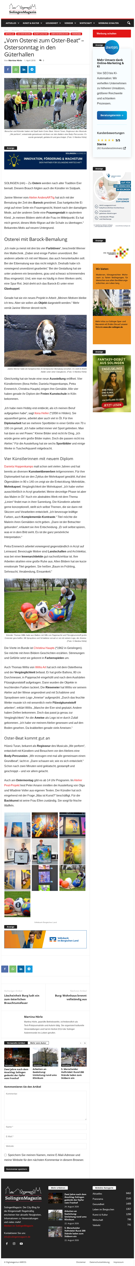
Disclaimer (81, 1262)
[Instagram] (14, 1244)
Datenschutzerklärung (100, 1262)
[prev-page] (80, 1043)
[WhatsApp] (15, 69)
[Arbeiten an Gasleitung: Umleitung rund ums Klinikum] (45, 1057)
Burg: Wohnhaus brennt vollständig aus (71, 997)
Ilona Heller (41, 413)
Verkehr (69, 23)
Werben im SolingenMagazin (18, 1225)
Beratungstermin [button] (112, 115)
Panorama (76, 34)
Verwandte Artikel (16, 1043)
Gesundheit (52, 23)
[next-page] (85, 1043)
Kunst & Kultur (31, 23)
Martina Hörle (15, 60)
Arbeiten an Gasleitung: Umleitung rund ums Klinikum (45, 1073)
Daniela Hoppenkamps (18, 466)
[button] (129, 23)
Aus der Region (24, 34)
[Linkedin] (23, 69)
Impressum (119, 1262)
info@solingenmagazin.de (17, 1237)
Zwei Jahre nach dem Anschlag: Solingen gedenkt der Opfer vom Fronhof (16, 1074)
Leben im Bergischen (59, 34)
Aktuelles (11, 23)
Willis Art (40, 667)
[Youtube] (21, 1244)
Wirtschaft (86, 23)
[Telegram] (32, 69)
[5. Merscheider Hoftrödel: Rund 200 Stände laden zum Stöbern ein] (74, 1057)
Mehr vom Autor (38, 1043)
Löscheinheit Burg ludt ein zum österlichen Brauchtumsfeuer (21, 999)
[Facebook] (7, 69)
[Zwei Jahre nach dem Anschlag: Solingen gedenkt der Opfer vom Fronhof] (17, 1057)
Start (6, 30)
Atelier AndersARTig (41, 197)
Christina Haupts (44, 647)
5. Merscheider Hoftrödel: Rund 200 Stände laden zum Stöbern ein (72, 1073)
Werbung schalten (108, 23)
